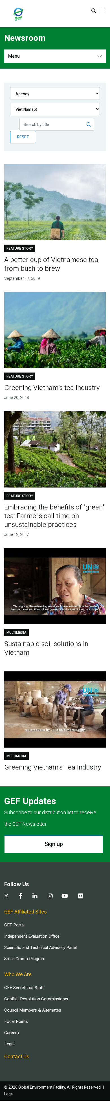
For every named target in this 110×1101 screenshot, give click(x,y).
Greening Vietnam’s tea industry (52, 388)
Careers (11, 1033)
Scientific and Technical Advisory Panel (40, 947)
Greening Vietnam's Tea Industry (52, 767)
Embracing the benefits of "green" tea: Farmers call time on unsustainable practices (54, 516)
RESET (23, 137)
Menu (14, 56)
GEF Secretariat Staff (24, 988)
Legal (9, 1044)
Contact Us (16, 1057)
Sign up (54, 844)
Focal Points (16, 1021)
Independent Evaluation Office (32, 936)
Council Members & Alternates (32, 1010)
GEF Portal (14, 925)
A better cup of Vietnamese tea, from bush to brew (52, 264)
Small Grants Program (24, 959)
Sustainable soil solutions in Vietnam (46, 648)
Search (93, 10)
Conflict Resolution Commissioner (36, 999)
